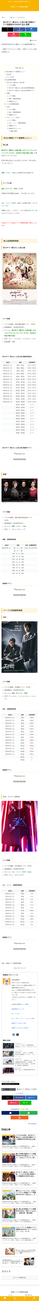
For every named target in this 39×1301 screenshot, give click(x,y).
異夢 (8, 93)
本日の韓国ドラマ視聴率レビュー (15, 71)
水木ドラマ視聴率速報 (9, 1048)
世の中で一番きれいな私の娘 (15, 82)
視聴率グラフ (13, 101)
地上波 (9, 74)
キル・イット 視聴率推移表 (17, 123)
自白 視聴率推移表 (15, 112)
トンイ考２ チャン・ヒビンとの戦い (23, 1018)
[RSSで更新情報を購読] (19, 1117)
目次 (16, 68)
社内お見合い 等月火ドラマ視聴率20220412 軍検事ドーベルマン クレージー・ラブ (25, 1054)
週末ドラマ (21, 1089)
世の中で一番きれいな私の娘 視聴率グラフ (21, 90)
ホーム (10, 1295)
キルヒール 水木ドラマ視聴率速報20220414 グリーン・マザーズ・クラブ (25, 1045)
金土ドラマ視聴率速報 (9, 1073)
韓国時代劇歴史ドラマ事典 (20, 1004)
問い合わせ (28, 1295)
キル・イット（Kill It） (14, 117)
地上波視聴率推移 (10, 79)
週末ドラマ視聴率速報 (9, 1089)
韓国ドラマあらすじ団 (19, 1023)
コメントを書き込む (19, 1277)
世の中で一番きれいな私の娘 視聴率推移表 (21, 88)
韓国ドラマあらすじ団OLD (20, 1028)
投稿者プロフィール (15, 128)
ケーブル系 (10, 77)
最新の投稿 (13, 131)
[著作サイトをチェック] (10, 1113)
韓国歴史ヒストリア (18, 1009)
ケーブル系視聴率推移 (12, 104)
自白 (8, 106)
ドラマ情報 (12, 85)
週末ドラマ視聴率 (31, 1089)
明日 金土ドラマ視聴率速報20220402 (25, 1069)
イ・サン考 (15, 1013)
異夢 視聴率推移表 (15, 98)
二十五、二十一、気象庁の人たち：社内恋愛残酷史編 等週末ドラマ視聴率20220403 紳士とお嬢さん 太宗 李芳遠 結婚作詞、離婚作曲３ (25, 1063)
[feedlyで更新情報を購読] (28, 1113)
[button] (35, 650)
